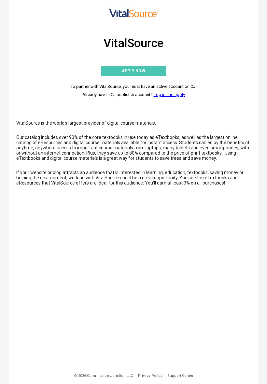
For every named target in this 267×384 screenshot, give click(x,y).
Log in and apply (169, 94)
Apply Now (133, 71)
